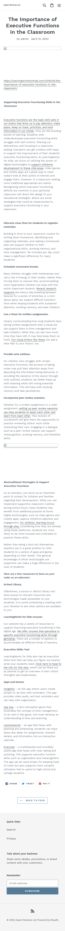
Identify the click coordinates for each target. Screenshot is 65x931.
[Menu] (59, 5)
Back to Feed (35, 800)
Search (11, 829)
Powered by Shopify (47, 920)
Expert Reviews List (26, 920)
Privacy (11, 838)
